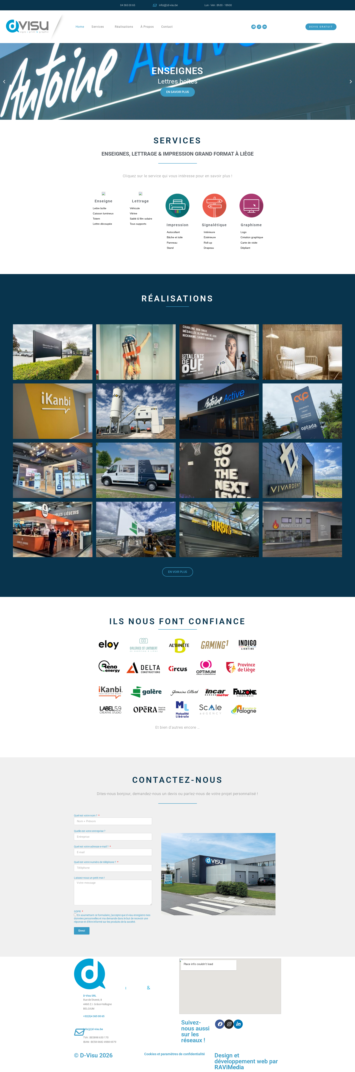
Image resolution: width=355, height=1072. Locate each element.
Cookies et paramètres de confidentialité (174, 1054)
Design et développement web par (246, 1061)
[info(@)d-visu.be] (154, 5)
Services (98, 26)
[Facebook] (253, 27)
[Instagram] (259, 27)
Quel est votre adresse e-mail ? (91, 846)
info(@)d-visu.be (168, 5)
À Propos (147, 26)
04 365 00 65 (127, 5)
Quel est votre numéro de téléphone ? (95, 862)
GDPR (77, 911)
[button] (4, 81)
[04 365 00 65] (115, 5)
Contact (167, 26)
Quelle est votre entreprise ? (89, 831)
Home (80, 26)
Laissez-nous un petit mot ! (89, 877)
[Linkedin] (264, 27)
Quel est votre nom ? (86, 815)
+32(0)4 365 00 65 (93, 1016)
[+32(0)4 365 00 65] (78, 1019)
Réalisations (124, 26)
